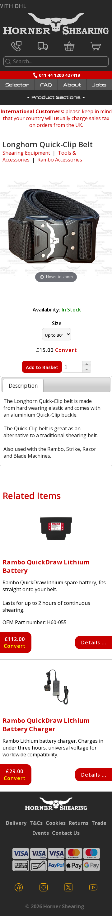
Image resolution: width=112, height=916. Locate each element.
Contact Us (66, 833)
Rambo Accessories (59, 159)
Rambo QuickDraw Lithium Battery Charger (46, 724)
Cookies (56, 823)
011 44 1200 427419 (59, 75)
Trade (98, 823)
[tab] (23, 385)
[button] (86, 364)
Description (23, 385)
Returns (78, 823)
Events (40, 833)
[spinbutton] (72, 366)
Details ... (93, 642)
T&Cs (36, 823)
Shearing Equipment (26, 152)
